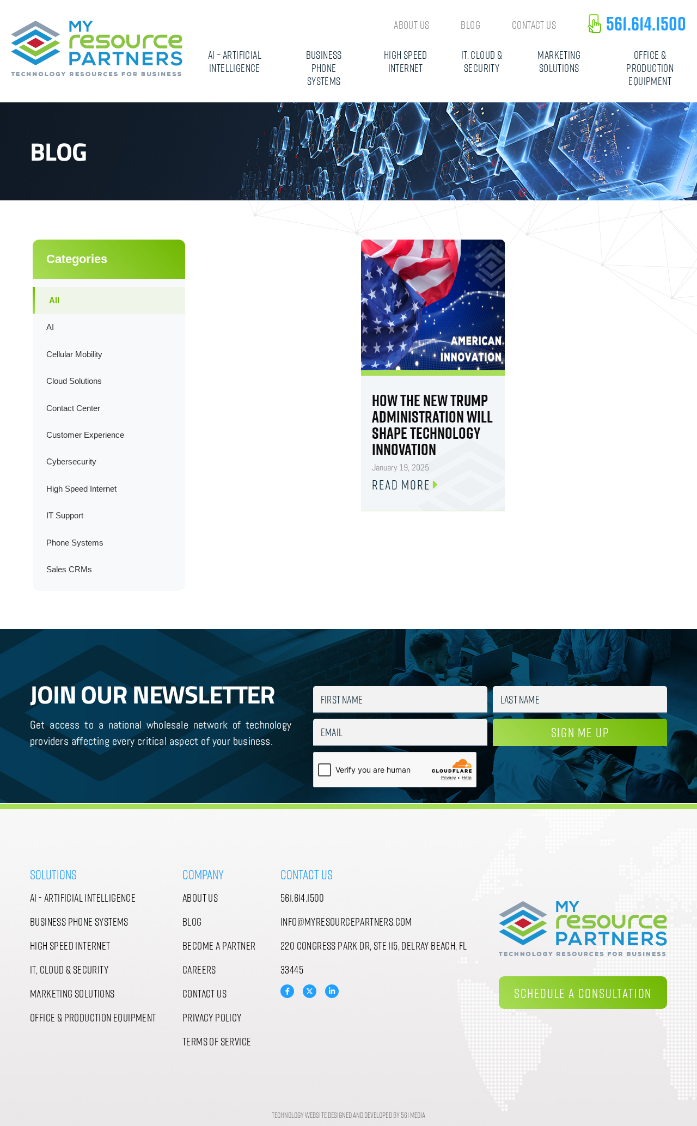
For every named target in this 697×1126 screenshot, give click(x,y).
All (54, 300)
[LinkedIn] (332, 991)
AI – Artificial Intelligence (234, 61)
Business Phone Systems (324, 67)
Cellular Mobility (74, 354)
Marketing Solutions (558, 61)
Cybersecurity (71, 461)
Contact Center (73, 408)
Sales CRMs (69, 569)
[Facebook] (287, 991)
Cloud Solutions (74, 380)
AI (50, 327)
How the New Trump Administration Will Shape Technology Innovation (432, 424)
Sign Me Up (580, 732)
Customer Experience (85, 434)
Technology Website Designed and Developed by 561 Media (348, 1115)
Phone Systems (74, 542)
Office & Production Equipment (650, 67)
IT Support (64, 515)
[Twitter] (309, 990)
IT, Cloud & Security (481, 61)
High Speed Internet (405, 61)
